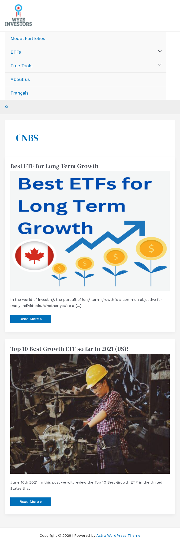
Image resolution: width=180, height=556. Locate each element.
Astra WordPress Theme (118, 535)
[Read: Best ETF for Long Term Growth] (90, 230)
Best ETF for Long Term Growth (54, 166)
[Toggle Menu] (160, 51)
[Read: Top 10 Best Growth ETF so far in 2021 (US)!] (90, 413)
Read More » (30, 318)
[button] (7, 107)
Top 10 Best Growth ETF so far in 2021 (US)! (69, 349)
